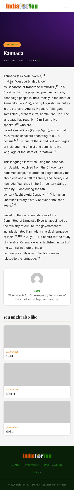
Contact (16, 464)
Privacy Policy (31, 464)
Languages (12, 45)
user (38, 60)
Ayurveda (57, 464)
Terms (45, 464)
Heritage (37, 472)
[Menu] (65, 6)
